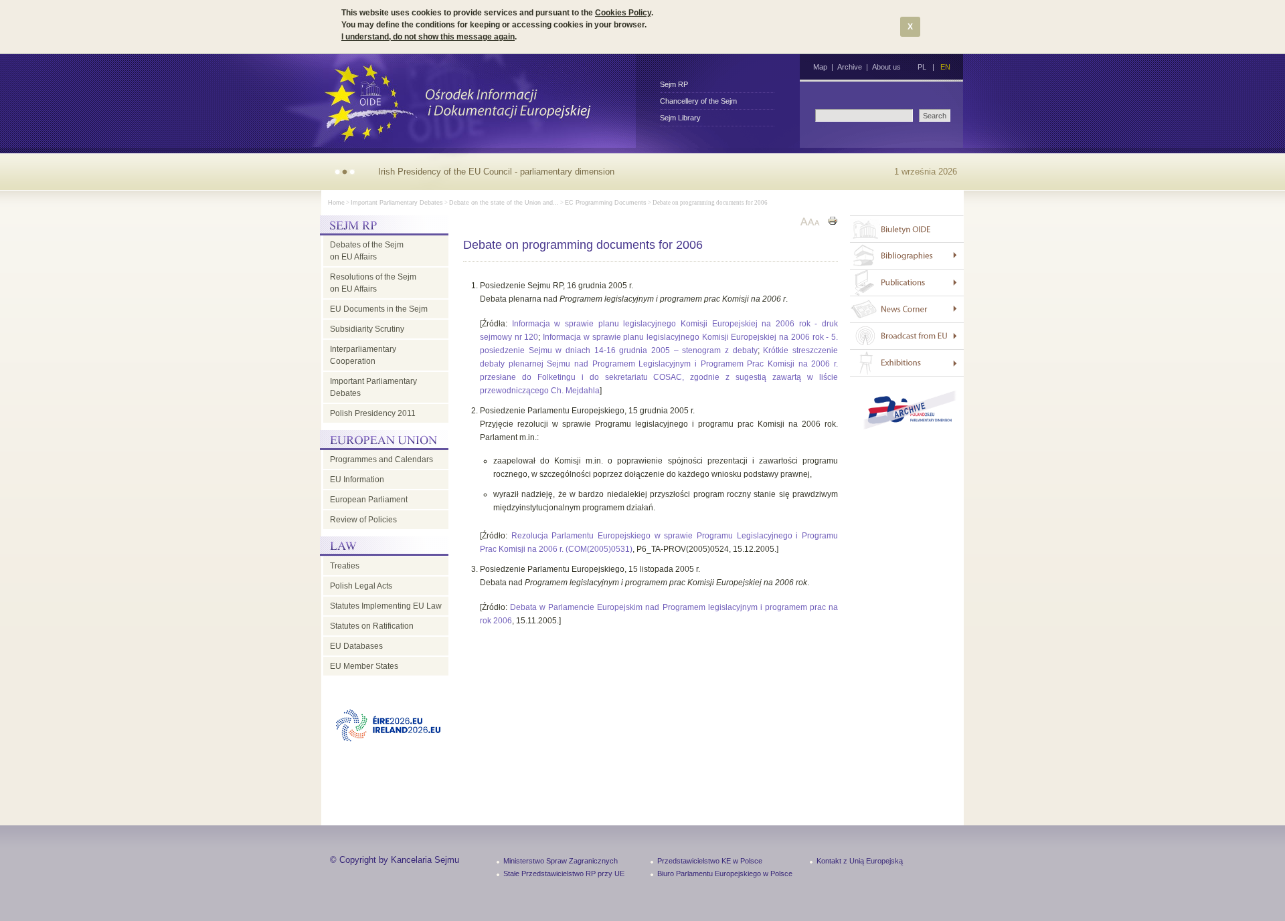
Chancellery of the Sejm (698, 101)
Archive (849, 67)
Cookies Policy (623, 12)
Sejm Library (680, 118)
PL (922, 67)
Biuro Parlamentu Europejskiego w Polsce (724, 873)
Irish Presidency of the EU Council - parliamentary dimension (496, 172)
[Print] (832, 222)
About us (886, 67)
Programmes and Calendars (381, 459)
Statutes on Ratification (372, 626)
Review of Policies (363, 519)
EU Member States (364, 666)
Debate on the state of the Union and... (504, 202)
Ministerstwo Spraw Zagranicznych (560, 861)
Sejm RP (674, 84)
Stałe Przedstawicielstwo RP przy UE (563, 873)
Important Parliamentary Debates (397, 202)
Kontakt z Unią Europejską (860, 861)
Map (820, 67)
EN (945, 67)
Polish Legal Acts (361, 586)
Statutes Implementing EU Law (386, 606)
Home (336, 202)
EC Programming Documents (606, 202)
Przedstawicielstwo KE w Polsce (709, 861)
